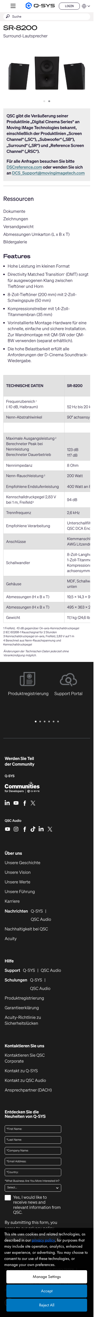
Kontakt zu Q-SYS (21, 1071)
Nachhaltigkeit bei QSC (26, 929)
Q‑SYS (10, 776)
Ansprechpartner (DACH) (28, 1090)
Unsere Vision (18, 872)
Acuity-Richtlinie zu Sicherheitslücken (29, 1020)
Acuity (11, 939)
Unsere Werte (17, 882)
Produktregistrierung (24, 998)
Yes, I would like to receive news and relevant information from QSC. (37, 1205)
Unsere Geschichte (22, 863)
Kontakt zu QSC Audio (25, 1081)
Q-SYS (29, 970)
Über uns (13, 853)
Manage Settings (47, 1276)
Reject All (46, 1305)
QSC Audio (13, 822)
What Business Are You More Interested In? (32, 1181)
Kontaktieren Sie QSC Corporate (25, 1058)
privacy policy (43, 1240)
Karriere (12, 901)
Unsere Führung (20, 892)
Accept (47, 1291)
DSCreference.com (24, 167)
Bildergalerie (15, 242)
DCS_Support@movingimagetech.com (48, 173)
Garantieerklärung (22, 1008)
